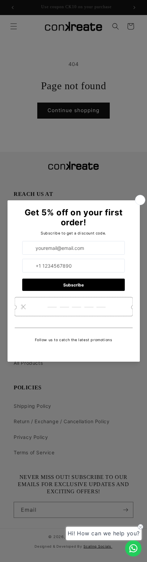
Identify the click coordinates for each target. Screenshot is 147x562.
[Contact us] (133, 548)
